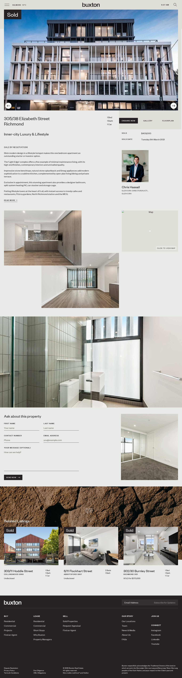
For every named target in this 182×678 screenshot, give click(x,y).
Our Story (127, 616)
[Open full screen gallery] (91, 60)
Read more (9, 200)
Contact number (13, 435)
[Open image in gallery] (80, 280)
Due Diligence (38, 670)
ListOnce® (76, 673)
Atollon (86, 673)
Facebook (156, 634)
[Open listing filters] (175, 5)
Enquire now (128, 120)
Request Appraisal (72, 625)
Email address (51, 435)
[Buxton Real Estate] (17, 602)
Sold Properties (70, 621)
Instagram (156, 630)
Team (124, 625)
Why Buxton (39, 634)
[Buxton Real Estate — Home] (91, 5)
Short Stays (39, 630)
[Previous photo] (8, 106)
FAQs (124, 639)
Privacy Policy (9, 670)
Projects (8, 630)
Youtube (155, 643)
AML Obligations (39, 673)
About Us (126, 634)
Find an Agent (10, 634)
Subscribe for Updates (164, 602)
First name (9, 423)
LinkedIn (155, 639)
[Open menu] (7, 5)
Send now (11, 477)
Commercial (10, 625)
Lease (36, 616)
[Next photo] (174, 106)
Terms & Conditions (11, 673)
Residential (9, 621)
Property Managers (42, 639)
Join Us (155, 616)
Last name (49, 423)
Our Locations (128, 621)
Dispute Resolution (11, 668)
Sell (65, 616)
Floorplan (168, 120)
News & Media (128, 630)
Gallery (147, 120)
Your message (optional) (17, 447)
